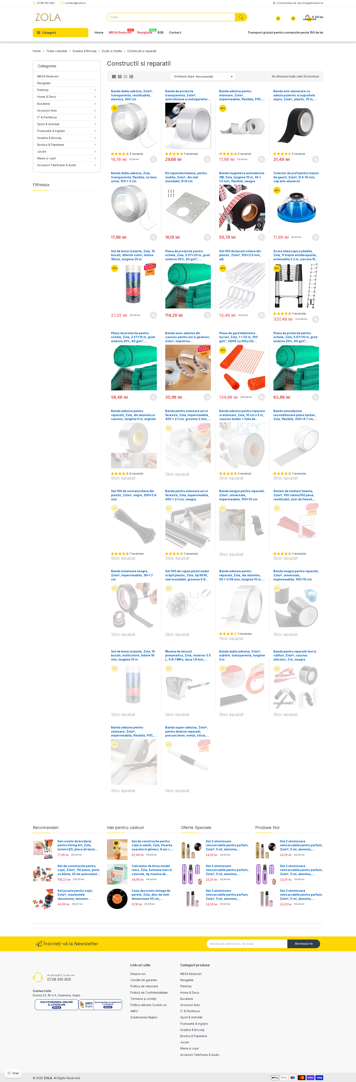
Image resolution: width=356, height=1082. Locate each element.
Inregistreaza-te (313, 3)
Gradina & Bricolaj (192, 1030)
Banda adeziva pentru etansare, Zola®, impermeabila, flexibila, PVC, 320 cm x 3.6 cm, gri (132, 732)
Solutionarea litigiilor (144, 1017)
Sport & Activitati (191, 1017)
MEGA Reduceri (190, 974)
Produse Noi (267, 827)
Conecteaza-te (287, 3)
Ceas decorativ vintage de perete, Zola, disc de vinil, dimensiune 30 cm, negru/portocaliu (151, 895)
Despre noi (137, 974)
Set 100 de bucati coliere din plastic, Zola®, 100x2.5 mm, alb (240, 255)
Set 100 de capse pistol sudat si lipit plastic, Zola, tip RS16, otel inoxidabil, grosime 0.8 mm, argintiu (187, 575)
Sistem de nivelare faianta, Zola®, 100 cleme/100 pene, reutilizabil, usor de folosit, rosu (293, 495)
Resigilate (186, 980)
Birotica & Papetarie (193, 1036)
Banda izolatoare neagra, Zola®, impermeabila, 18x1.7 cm (132, 575)
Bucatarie (186, 998)
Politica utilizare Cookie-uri (148, 1005)
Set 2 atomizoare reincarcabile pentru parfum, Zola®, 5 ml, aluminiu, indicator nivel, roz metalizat (227, 895)
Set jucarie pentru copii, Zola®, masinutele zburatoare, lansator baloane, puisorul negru (75, 895)
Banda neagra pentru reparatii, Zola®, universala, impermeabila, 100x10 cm (296, 575)
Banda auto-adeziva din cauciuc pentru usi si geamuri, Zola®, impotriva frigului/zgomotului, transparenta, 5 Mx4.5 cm (187, 337)
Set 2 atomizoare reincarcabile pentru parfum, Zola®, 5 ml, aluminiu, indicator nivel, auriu (227, 845)
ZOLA (48, 1078)
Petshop (186, 986)
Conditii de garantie (143, 980)
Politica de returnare (144, 986)
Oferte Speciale (196, 827)
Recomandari (45, 827)
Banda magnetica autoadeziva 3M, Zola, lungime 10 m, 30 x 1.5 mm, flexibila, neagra (241, 177)
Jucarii (184, 1042)
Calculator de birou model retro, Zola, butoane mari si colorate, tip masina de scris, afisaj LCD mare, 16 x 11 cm (152, 870)
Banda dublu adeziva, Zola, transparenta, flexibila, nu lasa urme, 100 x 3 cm (134, 177)
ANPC (134, 1011)
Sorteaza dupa (184, 76)
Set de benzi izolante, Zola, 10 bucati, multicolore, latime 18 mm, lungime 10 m (133, 655)
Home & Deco (189, 992)
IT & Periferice (190, 1011)
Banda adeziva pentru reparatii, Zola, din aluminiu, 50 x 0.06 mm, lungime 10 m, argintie (240, 575)
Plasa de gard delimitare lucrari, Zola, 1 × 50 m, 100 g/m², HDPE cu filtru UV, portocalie (238, 337)
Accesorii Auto (190, 1005)
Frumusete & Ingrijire (194, 1023)
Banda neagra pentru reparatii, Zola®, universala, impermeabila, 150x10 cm (242, 495)
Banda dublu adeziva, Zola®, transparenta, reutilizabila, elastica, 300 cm (132, 95)
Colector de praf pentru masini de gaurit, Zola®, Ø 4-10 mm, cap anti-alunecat (296, 177)
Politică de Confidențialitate (149, 992)
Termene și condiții (143, 998)
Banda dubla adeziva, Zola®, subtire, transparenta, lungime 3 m (242, 655)
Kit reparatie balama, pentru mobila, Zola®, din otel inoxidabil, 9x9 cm (186, 177)
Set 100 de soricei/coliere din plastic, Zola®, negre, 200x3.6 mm (133, 495)
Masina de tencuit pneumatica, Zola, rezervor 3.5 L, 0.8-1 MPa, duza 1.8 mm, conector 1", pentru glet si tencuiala (188, 656)
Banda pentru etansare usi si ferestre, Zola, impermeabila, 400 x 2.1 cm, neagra (187, 495)
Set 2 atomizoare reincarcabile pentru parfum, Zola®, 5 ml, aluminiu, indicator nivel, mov (227, 870)
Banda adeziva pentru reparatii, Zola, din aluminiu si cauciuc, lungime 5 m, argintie (133, 415)
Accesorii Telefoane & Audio (199, 1054)
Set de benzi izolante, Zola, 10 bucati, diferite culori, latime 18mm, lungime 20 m (133, 255)
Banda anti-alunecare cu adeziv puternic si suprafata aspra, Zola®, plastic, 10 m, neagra (294, 95)
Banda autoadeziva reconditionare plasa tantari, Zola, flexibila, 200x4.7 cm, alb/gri (294, 415)
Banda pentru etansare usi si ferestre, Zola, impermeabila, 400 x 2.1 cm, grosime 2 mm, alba (187, 415)
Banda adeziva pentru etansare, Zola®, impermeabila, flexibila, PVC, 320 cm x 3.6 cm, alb (240, 95)
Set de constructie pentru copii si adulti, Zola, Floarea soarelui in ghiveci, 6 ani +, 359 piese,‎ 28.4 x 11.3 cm (152, 845)
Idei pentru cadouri (125, 827)
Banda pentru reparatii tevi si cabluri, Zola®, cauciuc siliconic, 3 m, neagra (294, 655)
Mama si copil (189, 1048)
